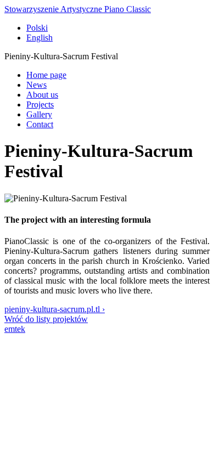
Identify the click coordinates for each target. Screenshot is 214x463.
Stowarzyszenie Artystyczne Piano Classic (77, 9)
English (39, 37)
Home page (46, 75)
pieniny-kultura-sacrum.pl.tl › (54, 309)
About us (42, 94)
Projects (40, 104)
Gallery (39, 114)
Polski (37, 27)
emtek (14, 329)
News (36, 84)
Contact (39, 124)
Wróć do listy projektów (46, 319)
